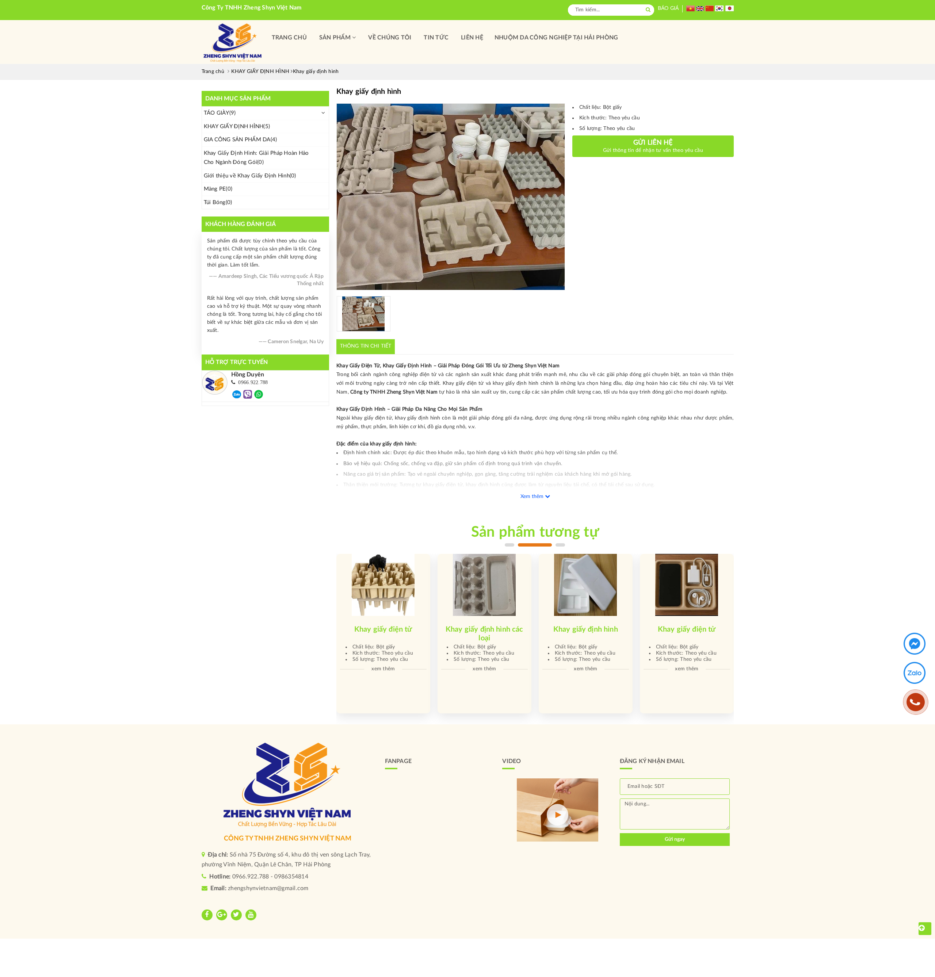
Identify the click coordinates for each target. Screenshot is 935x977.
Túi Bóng (218, 202)
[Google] (221, 914)
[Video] (557, 814)
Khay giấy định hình (484, 629)
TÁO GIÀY (220, 113)
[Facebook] (207, 914)
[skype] (236, 914)
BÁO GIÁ (668, 8)
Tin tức (436, 38)
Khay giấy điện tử (586, 629)
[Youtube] (250, 914)
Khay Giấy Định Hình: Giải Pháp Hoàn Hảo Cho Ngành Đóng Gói (256, 157)
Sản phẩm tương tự (535, 532)
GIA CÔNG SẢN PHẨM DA (240, 139)
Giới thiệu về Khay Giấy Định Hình (250, 176)
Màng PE (218, 189)
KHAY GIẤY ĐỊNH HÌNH (237, 126)
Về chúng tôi (389, 38)
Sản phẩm (335, 38)
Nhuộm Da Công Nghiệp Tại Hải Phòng (556, 38)
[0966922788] (236, 394)
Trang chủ (289, 38)
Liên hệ (472, 38)
